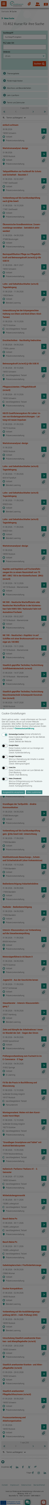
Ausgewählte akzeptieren (13, 792)
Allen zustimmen (34, 792)
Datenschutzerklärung (24, 728)
